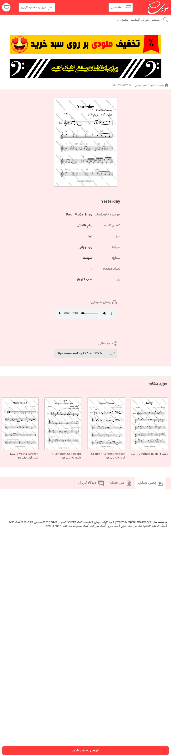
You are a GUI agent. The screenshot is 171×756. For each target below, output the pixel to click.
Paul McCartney (121, 85)
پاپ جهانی (141, 85)
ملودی (160, 85)
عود (152, 85)
